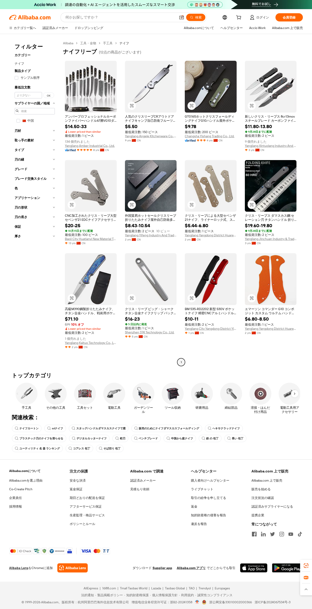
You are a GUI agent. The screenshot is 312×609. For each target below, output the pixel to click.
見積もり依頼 (139, 489)
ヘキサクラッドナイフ (226, 428)
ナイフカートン (29, 428)
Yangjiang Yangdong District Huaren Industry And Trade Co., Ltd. (211, 235)
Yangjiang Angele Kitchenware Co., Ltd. (151, 136)
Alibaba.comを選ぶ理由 (25, 480)
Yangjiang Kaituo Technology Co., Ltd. (91, 343)
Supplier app (162, 568)
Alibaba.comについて (25, 471)
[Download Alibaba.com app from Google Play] (287, 567)
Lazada (156, 588)
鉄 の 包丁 (212, 438)
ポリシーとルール (82, 524)
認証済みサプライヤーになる (272, 506)
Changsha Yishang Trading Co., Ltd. (209, 136)
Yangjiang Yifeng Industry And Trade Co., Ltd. (151, 235)
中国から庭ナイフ (182, 438)
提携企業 (257, 515)
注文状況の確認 (262, 498)
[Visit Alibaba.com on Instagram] (281, 534)
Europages (222, 588)
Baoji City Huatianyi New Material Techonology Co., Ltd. (91, 239)
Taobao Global (175, 588)
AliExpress (91, 588)
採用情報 (15, 506)
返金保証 (76, 489)
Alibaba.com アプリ (191, 568)
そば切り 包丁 (112, 448)
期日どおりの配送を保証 (87, 498)
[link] (306, 566)
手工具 (108, 43)
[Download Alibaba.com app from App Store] (253, 567)
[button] (181, 17)
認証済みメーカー (143, 480)
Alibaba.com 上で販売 (266, 480)
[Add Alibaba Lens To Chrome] (72, 567)
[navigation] (35, 203)
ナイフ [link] (124, 43)
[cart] (239, 18)
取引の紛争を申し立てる (208, 498)
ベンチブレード (148, 438)
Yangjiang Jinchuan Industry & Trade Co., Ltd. (271, 239)
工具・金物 (88, 43)
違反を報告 (199, 524)
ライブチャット (202, 489)
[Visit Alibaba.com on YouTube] (290, 534)
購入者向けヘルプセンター (210, 480)
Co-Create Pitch (20, 489)
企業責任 (15, 498)
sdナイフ (57, 428)
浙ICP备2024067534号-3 (273, 602)
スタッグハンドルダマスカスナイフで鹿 (101, 428)
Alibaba (68, 43)
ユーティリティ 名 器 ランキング (39, 448)
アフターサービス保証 (86, 506)
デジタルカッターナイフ (92, 438)
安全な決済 (78, 480)
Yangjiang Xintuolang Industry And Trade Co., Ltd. (271, 146)
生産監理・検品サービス (87, 515)
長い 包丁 (237, 438)
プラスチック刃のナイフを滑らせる (41, 438)
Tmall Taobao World (133, 588)
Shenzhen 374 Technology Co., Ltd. (149, 332)
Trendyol (204, 588)
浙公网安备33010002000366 (230, 602)
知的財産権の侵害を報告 (208, 515)
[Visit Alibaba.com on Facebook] (254, 534)
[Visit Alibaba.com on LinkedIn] (263, 534)
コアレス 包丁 (81, 448)
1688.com (109, 588)
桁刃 (122, 438)
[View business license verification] (197, 602)
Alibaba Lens (18, 568)
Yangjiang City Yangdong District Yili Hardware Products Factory (211, 328)
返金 (194, 506)
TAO (192, 588)
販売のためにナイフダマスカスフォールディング (169, 428)
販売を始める (261, 489)
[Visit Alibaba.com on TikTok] (300, 534)
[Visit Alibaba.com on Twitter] (272, 534)
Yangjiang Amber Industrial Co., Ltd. (90, 146)
